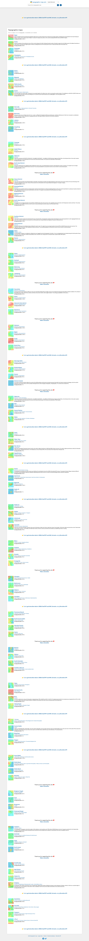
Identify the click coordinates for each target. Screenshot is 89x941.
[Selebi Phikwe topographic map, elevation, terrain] (11, 151)
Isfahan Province (20, 920)
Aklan (20, 232)
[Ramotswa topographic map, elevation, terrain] (11, 312)
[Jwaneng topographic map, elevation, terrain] (11, 144)
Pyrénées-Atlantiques (30, 418)
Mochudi (16, 260)
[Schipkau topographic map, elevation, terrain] (11, 885)
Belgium (15, 512)
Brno (15, 696)
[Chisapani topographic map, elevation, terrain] (11, 578)
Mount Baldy (17, 755)
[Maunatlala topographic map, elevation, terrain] (11, 291)
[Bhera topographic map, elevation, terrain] (11, 543)
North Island (17, 847)
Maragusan (27, 684)
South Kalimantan (22, 613)
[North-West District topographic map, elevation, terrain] (11, 203)
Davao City (21, 655)
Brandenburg (21, 884)
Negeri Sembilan (21, 877)
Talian (15, 683)
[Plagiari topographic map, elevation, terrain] (11, 742)
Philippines (16, 49)
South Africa (16, 763)
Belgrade (16, 77)
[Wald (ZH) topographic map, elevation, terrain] (11, 527)
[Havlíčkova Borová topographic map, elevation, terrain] (11, 670)
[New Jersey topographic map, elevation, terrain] (11, 448)
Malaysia (16, 799)
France (15, 418)
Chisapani (16, 576)
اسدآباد (16, 919)
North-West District (19, 200)
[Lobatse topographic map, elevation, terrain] (11, 122)
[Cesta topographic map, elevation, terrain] (11, 434)
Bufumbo (16, 775)
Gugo (15, 840)
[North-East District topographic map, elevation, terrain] (11, 165)
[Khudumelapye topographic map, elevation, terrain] (11, 369)
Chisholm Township (32, 108)
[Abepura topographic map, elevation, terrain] (11, 592)
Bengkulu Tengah (26, 705)
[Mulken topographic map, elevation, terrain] (11, 513)
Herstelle (16, 905)
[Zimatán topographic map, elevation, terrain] (11, 556)
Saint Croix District (35, 477)
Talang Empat (17, 704)
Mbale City (28, 777)
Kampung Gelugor (19, 811)
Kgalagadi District (22, 304)
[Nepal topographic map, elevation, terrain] (11, 37)
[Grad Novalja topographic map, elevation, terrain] (11, 865)
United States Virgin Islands (25, 477)
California (22, 756)
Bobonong (17, 267)
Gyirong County (18, 690)
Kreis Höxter (31, 907)
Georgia (21, 626)
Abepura (16, 590)
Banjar (27, 613)
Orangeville (17, 561)
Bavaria (20, 835)
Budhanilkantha (34, 598)
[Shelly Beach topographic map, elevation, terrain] (11, 764)
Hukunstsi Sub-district (20, 303)
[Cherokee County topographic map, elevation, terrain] (11, 627)
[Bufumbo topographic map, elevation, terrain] (11, 777)
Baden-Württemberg (23, 549)
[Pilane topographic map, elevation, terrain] (11, 255)
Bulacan (16, 647)
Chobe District (21, 375)
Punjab (19, 542)
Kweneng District (18, 186)
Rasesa (16, 238)
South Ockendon (18, 661)
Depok (25, 440)
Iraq (15, 870)
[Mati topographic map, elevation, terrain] (11, 405)
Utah (21, 562)
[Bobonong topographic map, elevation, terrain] (11, 269)
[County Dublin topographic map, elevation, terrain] (11, 728)
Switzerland (16, 92)
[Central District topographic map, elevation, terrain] (11, 226)
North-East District (19, 163)
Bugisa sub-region (21, 777)
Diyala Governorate (20, 870)
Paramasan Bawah (19, 612)
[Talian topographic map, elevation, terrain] (11, 685)
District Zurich (25, 92)
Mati (15, 403)
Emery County (25, 562)
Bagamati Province (21, 598)
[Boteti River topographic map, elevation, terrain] (11, 347)
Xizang (18, 691)
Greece (15, 720)
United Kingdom (17, 662)
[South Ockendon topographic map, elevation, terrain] (11, 663)
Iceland (15, 805)
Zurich (16, 90)
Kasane (16, 374)
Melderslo (16, 505)
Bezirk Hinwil (25, 526)
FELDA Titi (17, 876)
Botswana (16, 113)
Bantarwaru (17, 583)
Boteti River (17, 345)
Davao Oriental (22, 405)
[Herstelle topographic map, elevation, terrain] (11, 907)
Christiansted (42, 477)
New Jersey (17, 446)
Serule (16, 468)
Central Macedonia (21, 720)
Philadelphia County (30, 56)
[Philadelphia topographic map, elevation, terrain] (11, 57)
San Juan (25, 519)
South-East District (22, 311)
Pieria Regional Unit (29, 720)
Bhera (15, 541)
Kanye (15, 296)
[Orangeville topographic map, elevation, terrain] (11, 563)
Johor (19, 799)
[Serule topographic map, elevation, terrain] (11, 471)
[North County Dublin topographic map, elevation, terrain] (11, 621)
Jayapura (24, 591)
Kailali (29, 577)
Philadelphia (17, 55)
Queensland (20, 770)
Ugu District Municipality (31, 763)
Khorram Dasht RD (34, 920)
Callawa (16, 654)
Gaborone (16, 155)
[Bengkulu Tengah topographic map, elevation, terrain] (11, 793)
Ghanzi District (18, 179)
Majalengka (26, 584)
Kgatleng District (18, 193)
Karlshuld (16, 834)
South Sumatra (22, 913)
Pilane (15, 253)
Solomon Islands (18, 381)
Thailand (16, 734)
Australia (16, 770)
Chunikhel (16, 596)
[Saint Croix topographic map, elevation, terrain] (11, 478)
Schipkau (16, 883)
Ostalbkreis (29, 549)
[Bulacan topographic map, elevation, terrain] (11, 650)
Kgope (15, 332)
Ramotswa (17, 309)
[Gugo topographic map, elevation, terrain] (11, 842)
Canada (15, 108)
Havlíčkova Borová (19, 667)
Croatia (15, 864)
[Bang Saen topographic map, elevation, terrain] (11, 735)
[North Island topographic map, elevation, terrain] (11, 849)
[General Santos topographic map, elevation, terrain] (11, 412)
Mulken (16, 511)
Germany (16, 549)
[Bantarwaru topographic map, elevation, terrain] (11, 585)
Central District (18, 223)
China (15, 128)
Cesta (15, 432)
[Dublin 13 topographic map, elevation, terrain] (11, 491)
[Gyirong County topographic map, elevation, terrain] (11, 692)
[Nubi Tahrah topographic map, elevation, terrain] (11, 871)
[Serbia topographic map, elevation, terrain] (11, 44)
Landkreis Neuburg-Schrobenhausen (29, 835)
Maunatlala (17, 289)
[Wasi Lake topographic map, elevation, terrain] (11, 109)
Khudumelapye (18, 367)
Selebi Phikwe (17, 149)
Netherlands (16, 506)
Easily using (45, 17)
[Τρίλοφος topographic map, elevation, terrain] (11, 721)
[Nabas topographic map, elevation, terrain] (11, 233)
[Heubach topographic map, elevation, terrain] (11, 549)
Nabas (15, 230)
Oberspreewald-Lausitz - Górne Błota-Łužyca (33, 884)
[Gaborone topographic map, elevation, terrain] (11, 158)
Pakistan (16, 542)
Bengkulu (20, 705)
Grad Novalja (17, 863)
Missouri (21, 85)
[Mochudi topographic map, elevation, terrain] (11, 262)
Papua (20, 591)
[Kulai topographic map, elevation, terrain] (11, 800)
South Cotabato (22, 411)
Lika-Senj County (21, 864)
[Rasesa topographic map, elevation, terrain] (11, 240)
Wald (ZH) (16, 525)
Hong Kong (17, 127)
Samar (16, 70)
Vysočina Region (21, 669)
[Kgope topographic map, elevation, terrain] (11, 334)
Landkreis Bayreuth (26, 900)
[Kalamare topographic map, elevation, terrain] (11, 327)
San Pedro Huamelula (26, 555)
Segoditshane (17, 453)
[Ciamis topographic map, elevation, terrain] (11, 634)
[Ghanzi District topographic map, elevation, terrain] (11, 181)
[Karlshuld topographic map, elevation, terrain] (11, 836)
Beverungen (36, 907)
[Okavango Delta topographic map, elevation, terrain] (11, 363)
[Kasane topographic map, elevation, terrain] (11, 376)
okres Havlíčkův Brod (29, 669)
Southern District (18, 216)
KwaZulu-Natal (23, 763)
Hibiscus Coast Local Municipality (42, 763)
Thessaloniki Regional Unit (31, 741)
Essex (26, 662)
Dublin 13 (16, 489)
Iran (15, 920)
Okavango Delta (18, 361)
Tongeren (24, 512)
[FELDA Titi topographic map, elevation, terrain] (11, 878)
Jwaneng (16, 142)
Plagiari (16, 740)
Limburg (21, 506)
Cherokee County (18, 625)
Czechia (15, 669)
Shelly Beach (17, 762)
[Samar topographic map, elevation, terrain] (11, 73)
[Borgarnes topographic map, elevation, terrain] (11, 806)
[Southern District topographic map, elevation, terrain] (11, 219)
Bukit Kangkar (24, 812)
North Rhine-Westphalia (23, 907)
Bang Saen (17, 733)
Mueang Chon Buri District (23, 734)
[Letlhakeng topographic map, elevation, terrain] (11, 275)
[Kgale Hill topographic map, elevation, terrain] (11, 484)
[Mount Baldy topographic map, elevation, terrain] (11, 757)
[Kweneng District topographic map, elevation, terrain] (11, 189)
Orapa (15, 338)
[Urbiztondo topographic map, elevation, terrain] (11, 520)
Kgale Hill (16, 482)
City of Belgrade (20, 78)
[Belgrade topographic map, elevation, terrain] (11, 79)
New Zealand (16, 848)
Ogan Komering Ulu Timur (30, 913)
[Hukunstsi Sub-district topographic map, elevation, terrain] (11, 305)
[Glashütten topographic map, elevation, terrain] (11, 901)
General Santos (18, 410)
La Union (21, 519)
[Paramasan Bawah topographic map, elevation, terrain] (11, 614)
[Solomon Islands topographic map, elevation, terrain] (11, 383)
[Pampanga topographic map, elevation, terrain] (11, 50)
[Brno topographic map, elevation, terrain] (11, 699)
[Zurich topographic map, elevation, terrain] (11, 93)
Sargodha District (25, 542)
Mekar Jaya (17, 439)
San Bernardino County (29, 756)
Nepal (15, 35)
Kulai (15, 797)
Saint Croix (17, 476)
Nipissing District (25, 108)
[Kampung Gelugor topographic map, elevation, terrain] (11, 813)
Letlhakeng (17, 273)
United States (16, 56)
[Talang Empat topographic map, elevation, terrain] (11, 706)
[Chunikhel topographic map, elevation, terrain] (11, 598)
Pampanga (17, 48)
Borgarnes (17, 804)
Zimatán (16, 554)
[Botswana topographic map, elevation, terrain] (11, 115)
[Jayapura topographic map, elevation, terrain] (11, 829)
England (22, 662)
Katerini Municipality (38, 720)
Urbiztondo (17, 518)
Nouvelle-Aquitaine (21, 418)
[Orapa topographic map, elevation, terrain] (11, 340)
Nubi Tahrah (17, 869)
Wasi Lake (16, 107)
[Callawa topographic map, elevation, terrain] (11, 656)
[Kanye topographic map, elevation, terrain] (11, 298)
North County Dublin (19, 618)
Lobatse (16, 120)
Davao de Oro (21, 684)
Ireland (15, 490)
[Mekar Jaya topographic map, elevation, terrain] (11, 441)
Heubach (16, 547)
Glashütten (17, 899)
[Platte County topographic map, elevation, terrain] (11, 86)
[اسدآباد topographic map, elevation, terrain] (11, 921)
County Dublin (20, 620)
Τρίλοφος (16, 719)
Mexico (15, 555)
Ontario (19, 108)
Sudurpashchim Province (22, 577)
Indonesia (16, 440)
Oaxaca (19, 555)
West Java (21, 440)
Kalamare (16, 325)
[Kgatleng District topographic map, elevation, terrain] (11, 195)
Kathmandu (27, 598)
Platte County (17, 84)
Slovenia (16, 433)
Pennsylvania (22, 56)
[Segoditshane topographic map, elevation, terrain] (11, 455)
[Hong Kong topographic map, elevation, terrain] (11, 129)
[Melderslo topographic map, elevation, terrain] (11, 507)
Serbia (16, 42)
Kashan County (27, 920)
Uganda (15, 777)
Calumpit (25, 842)
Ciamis (16, 632)
